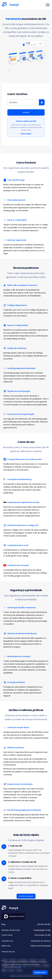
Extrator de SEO (44, 924)
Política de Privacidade (41, 946)
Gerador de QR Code (10, 930)
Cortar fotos (6, 935)
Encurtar (26, 112)
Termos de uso (8, 951)
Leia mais (17, 967)
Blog (3, 924)
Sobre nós (5, 946)
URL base (13, 102)
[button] (47, 4)
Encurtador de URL (43, 935)
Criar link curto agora (26, 896)
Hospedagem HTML (42, 930)
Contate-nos (7, 941)
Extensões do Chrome (16, 916)
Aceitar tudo (40, 972)
